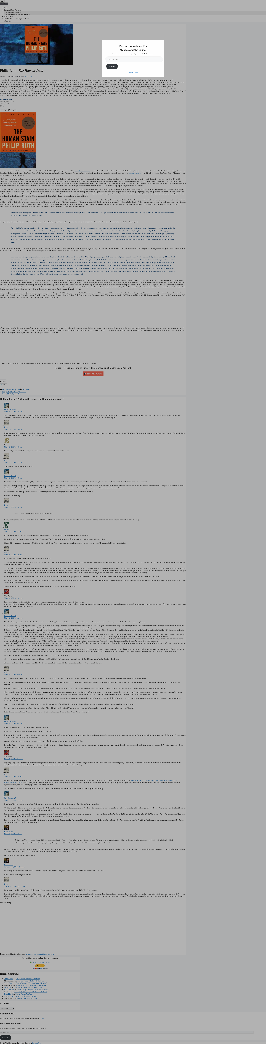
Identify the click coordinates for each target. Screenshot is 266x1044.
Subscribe (112, 66)
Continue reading (133, 72)
